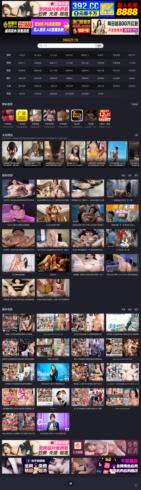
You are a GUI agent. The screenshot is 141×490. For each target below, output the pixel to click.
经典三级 (100, 70)
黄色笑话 (116, 86)
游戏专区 (69, 55)
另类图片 (132, 78)
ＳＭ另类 (132, 63)
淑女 (129, 309)
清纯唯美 (100, 78)
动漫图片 (69, 78)
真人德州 (37, 55)
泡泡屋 (100, 93)
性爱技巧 (132, 86)
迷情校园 (84, 86)
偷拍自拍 (37, 70)
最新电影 (7, 309)
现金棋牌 (116, 55)
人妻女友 (53, 86)
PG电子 (22, 55)
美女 (123, 175)
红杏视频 (84, 93)
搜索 (99, 45)
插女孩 (22, 93)
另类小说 (100, 86)
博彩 (8, 55)
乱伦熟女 (116, 70)
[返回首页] (136, 485)
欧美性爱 (69, 70)
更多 (136, 175)
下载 (136, 135)
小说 (8, 85)
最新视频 (7, 175)
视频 (8, 62)
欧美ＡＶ (53, 63)
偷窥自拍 (22, 78)
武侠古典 (69, 86)
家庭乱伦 (37, 86)
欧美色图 (53, 78)
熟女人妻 (84, 63)
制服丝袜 (84, 70)
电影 (8, 70)
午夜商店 (37, 93)
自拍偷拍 (37, 63)
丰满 (123, 309)
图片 (8, 78)
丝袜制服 (100, 63)
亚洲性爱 (22, 70)
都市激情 (22, 86)
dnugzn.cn (70, 40)
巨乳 (129, 175)
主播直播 (116, 63)
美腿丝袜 (84, 78)
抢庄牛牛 (132, 55)
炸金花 (100, 55)
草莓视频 (53, 93)
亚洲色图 (37, 78)
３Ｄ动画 (69, 63)
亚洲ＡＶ (22, 63)
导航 (8, 93)
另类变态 (132, 70)
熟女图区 (116, 78)
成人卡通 (53, 70)
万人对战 (53, 55)
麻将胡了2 (85, 55)
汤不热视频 (69, 93)
